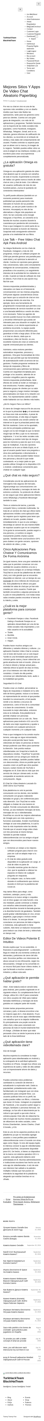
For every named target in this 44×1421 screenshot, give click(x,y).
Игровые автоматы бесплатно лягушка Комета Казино (16, 1320)
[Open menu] (39, 4)
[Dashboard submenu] (36, 36)
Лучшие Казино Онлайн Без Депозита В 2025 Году (15, 1228)
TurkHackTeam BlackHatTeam (13, 1379)
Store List (34, 66)
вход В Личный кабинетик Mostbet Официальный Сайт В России (18, 1358)
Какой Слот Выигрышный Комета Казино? (14, 1253)
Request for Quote (33, 63)
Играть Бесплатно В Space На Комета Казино (15, 1271)
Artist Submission (33, 19)
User (28, 73)
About (35, 14)
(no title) (30, 14)
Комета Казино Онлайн (13, 1245)
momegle (7, 581)
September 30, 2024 (34, 1245)
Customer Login (33, 31)
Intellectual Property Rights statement (32, 46)
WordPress (37, 1416)
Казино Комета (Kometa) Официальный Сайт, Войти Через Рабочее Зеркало (15, 1301)
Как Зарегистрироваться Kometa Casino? (14, 1262)
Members (30, 53)
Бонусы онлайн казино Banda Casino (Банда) (16, 1237)
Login (29, 51)
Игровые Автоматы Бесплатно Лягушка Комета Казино (16, 1311)
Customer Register (34, 34)
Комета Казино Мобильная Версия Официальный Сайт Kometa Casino (15, 1281)
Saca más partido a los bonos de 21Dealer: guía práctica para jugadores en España (17, 1329)
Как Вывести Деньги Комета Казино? (15, 1291)
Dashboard (31, 36)
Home (29, 41)
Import (33, 39)
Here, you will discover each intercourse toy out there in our (16, 1348)
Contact (29, 29)
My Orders (30, 58)
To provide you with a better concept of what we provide (14, 1340)
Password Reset (33, 61)
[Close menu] (20, 9)
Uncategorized (22, 101)
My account (31, 56)
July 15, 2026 (39, 1358)
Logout (33, 51)
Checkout (36, 27)
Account (30, 17)
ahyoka (12, 101)
